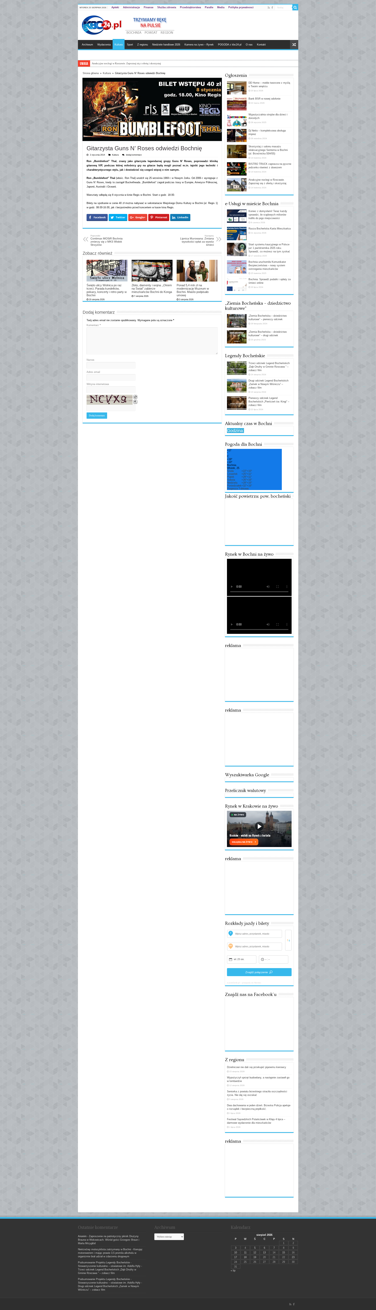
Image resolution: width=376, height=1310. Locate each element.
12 (254, 1252)
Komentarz (94, 325)
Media (220, 7)
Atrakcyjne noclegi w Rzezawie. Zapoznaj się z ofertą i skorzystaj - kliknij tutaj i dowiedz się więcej (145, 63)
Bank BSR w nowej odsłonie (264, 98)
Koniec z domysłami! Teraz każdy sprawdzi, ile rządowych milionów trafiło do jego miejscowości (268, 215)
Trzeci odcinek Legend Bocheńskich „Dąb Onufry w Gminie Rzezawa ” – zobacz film (269, 367)
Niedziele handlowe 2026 (166, 44)
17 (235, 1257)
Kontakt (261, 44)
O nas (249, 44)
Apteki (115, 7)
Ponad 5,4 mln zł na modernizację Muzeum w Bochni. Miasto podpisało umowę (193, 290)
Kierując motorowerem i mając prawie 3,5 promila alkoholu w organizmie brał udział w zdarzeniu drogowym (110, 1253)
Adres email (93, 372)
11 (245, 1252)
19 (254, 1257)
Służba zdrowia (166, 7)
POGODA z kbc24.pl (229, 44)
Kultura (119, 44)
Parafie (209, 7)
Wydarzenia (104, 44)
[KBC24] (128, 24)
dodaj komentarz (134, 155)
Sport (130, 44)
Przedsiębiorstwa (190, 7)
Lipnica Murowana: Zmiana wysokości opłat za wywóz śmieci (197, 240)
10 (235, 1252)
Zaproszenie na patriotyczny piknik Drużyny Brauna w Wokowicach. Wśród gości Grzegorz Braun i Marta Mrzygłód (108, 1240)
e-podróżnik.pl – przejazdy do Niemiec (244, 983)
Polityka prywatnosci (241, 7)
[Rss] (268, 7)
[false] (288, 940)
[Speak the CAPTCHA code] (135, 402)
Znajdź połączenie (256, 972)
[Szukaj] (295, 7)
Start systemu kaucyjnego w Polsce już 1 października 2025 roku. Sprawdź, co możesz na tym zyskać (269, 248)
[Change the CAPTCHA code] (135, 397)
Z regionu (142, 44)
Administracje (131, 7)
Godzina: (235, 430)
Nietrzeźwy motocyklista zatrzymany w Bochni (104, 1249)
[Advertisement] (259, 674)
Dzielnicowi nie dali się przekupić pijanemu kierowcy (256, 1067)
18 (245, 1257)
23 (293, 1257)
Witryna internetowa (98, 384)
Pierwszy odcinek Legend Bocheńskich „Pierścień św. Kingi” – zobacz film (269, 402)
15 (283, 1252)
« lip (233, 1270)
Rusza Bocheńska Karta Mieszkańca (270, 228)
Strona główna (91, 73)
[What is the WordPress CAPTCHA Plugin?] (110, 400)
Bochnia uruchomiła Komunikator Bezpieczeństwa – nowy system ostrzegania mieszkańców (267, 265)
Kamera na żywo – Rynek (199, 44)
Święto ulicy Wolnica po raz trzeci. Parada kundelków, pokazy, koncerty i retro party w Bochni (107, 290)
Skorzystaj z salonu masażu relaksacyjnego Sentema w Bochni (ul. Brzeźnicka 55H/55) (268, 150)
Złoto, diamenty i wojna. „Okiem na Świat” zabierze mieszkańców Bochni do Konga (152, 289)
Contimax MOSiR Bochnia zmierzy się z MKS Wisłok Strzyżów (106, 240)
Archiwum (87, 44)
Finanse (148, 7)
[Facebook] (272, 7)
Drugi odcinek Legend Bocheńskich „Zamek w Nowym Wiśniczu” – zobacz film (268, 384)
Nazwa (90, 359)
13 (264, 1252)
